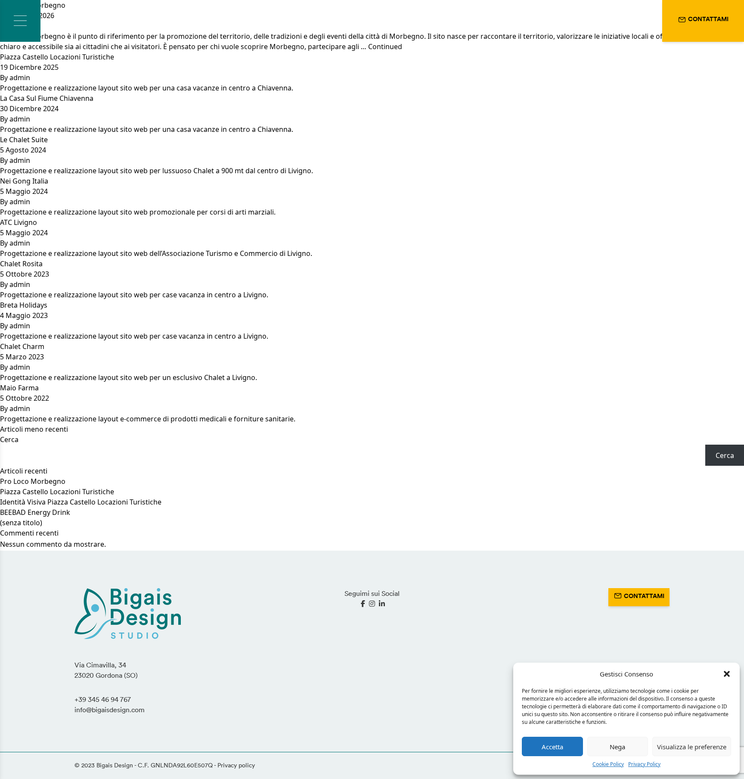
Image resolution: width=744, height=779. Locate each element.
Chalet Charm (22, 346)
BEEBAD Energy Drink (35, 512)
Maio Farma (19, 388)
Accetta (552, 746)
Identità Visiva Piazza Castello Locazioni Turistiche (80, 502)
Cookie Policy (608, 764)
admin (19, 77)
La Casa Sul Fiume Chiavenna (46, 98)
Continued (385, 46)
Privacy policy (236, 765)
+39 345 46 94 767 (102, 699)
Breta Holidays (23, 305)
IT (629, 20)
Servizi (72, 21)
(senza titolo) (21, 522)
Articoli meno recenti (34, 429)
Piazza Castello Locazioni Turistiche (57, 57)
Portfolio (118, 21)
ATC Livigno (18, 222)
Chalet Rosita (21, 263)
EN (647, 20)
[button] (726, 674)
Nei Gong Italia (24, 181)
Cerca (9, 439)
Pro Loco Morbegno (32, 481)
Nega (617, 746)
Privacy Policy (644, 764)
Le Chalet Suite (24, 139)
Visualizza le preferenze (691, 746)
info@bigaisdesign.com (109, 709)
